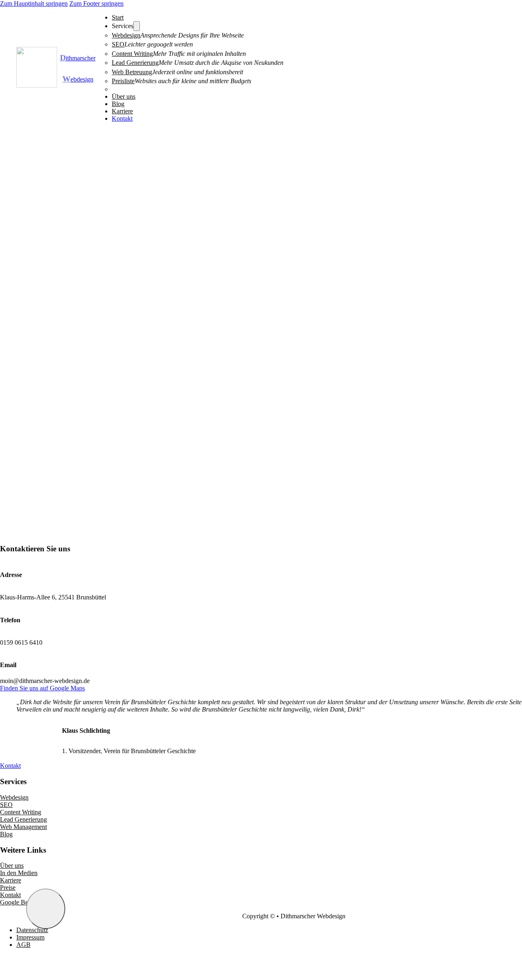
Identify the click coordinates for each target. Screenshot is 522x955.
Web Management (23, 826)
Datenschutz (32, 929)
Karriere (122, 111)
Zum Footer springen (96, 3)
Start (118, 17)
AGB (23, 944)
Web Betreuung (132, 72)
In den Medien (19, 872)
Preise (7, 887)
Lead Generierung (135, 62)
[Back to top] (486, 925)
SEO (118, 44)
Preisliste (123, 80)
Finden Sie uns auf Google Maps (42, 688)
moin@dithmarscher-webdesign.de (45, 680)
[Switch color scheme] (45, 909)
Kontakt (122, 118)
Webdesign (126, 35)
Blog (118, 103)
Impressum (30, 937)
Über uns (123, 96)
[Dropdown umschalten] (136, 26)
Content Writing (132, 53)
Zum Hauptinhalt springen (34, 3)
